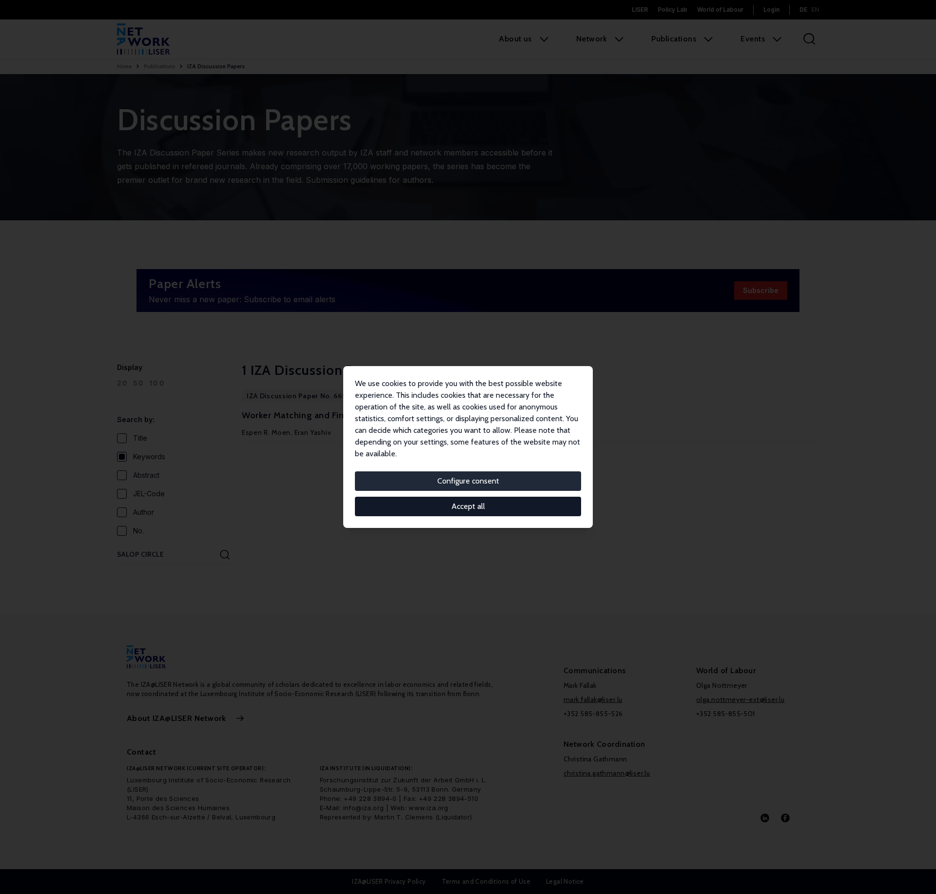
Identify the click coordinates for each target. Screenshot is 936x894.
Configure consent (468, 481)
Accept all (468, 506)
